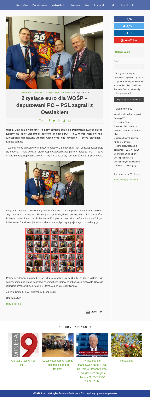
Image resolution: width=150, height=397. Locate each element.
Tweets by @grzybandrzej (126, 179)
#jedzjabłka (126, 360)
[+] (23, 345)
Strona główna (22, 5)
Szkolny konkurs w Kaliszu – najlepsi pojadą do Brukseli (57, 364)
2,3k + (130, 19)
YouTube (130, 40)
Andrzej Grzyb (58, 5)
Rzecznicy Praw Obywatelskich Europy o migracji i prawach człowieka (127, 126)
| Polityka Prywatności (107, 393)
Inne (87, 5)
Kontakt (124, 5)
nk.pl (128, 33)
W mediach (67, 92)
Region (57, 92)
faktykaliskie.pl (13, 304)
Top (144, 381)
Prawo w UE (99, 5)
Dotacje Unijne (122, 52)
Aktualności (27, 92)
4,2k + (130, 26)
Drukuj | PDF (97, 311)
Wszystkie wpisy (40, 5)
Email (116, 61)
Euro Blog (113, 5)
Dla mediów (75, 5)
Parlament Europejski (43, 92)
